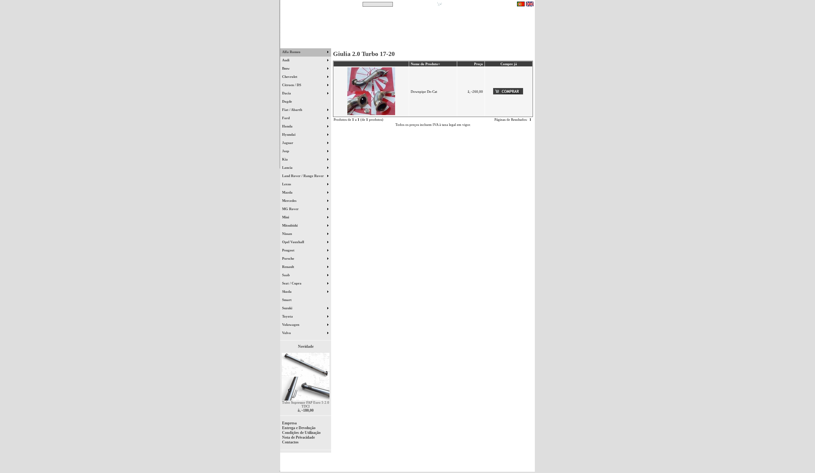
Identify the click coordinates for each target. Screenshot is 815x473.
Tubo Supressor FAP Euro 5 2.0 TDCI (305, 404)
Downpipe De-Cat (424, 91)
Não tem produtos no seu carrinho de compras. (479, 4)
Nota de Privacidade (298, 437)
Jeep (286, 151)
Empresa (289, 423)
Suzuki (287, 308)
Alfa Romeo (291, 52)
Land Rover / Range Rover (303, 176)
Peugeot (288, 250)
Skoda (287, 291)
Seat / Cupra (292, 283)
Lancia (288, 167)
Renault (288, 267)
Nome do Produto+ (425, 64)
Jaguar (288, 143)
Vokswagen (291, 324)
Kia (285, 159)
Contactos (516, 44)
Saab (286, 275)
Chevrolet (290, 77)
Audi (286, 60)
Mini (286, 217)
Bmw (286, 68)
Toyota (288, 316)
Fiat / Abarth (292, 110)
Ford (286, 118)
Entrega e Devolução (298, 428)
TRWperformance (520, 460)
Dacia (287, 93)
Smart (289, 300)
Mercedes (289, 200)
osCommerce (485, 464)
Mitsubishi (290, 225)
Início (305, 44)
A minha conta (465, 44)
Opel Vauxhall (293, 242)
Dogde (290, 101)
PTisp (529, 464)
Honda (288, 126)
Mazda (288, 192)
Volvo (287, 333)
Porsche (288, 258)
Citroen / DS (292, 85)
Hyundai (289, 134)
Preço (478, 64)
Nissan (287, 234)
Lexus (287, 184)
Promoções (414, 44)
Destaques (363, 44)
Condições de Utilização (301, 432)
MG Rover (291, 209)
